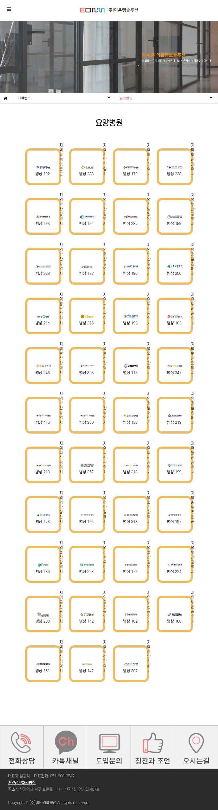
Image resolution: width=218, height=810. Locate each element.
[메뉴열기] (9, 9)
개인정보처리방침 (22, 782)
